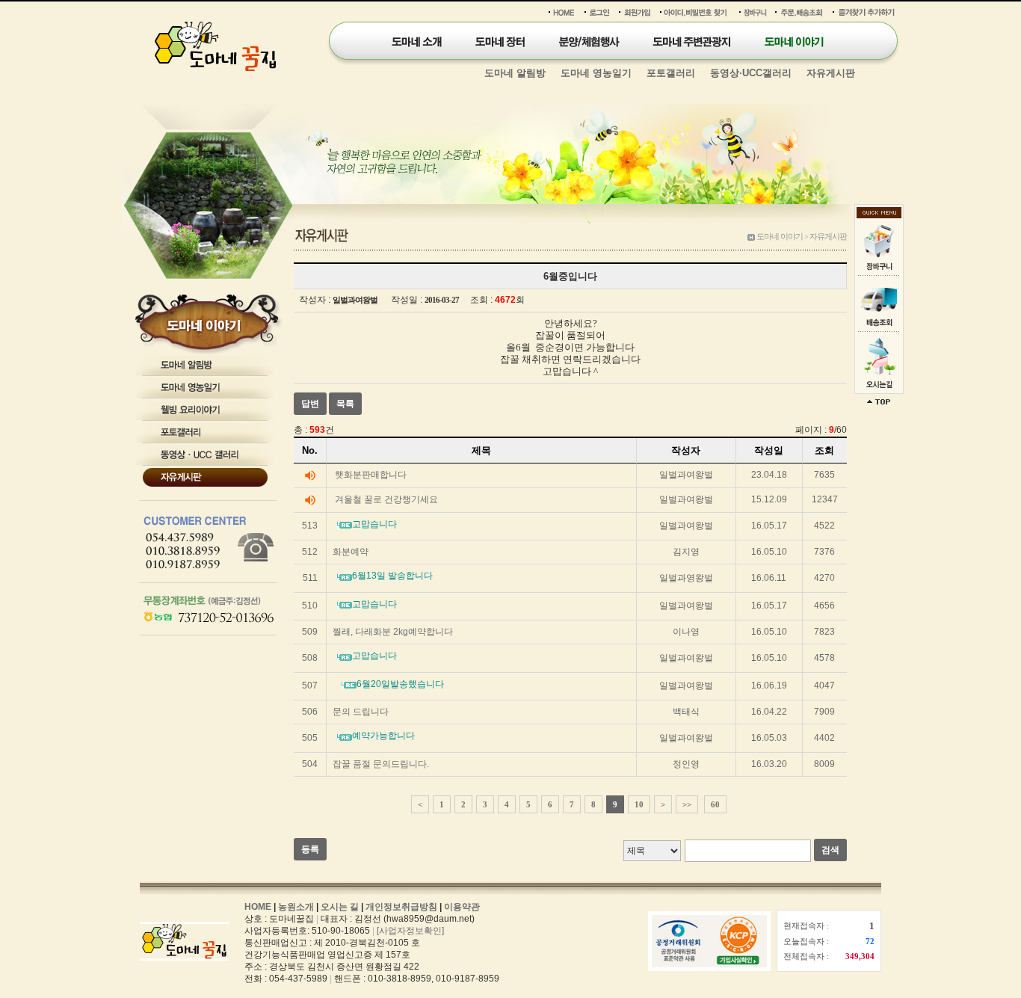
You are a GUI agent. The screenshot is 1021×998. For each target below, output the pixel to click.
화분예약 (350, 551)
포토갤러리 (671, 72)
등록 (310, 849)
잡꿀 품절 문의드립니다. (381, 764)
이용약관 (462, 907)
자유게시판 (830, 72)
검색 (830, 850)
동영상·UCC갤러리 (751, 72)
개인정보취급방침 (401, 907)
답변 (310, 403)
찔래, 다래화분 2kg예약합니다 (393, 631)
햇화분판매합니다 (371, 474)
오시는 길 (340, 907)
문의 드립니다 (361, 711)
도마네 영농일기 (596, 72)
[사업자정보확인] (410, 930)
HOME (257, 907)
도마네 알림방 (515, 72)
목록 (345, 403)
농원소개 (296, 907)
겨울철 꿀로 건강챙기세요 (386, 499)
